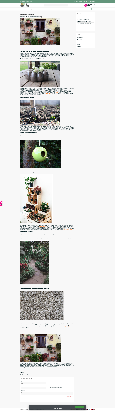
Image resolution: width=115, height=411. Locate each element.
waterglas (79, 46)
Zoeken (65, 5)
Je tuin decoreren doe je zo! (27, 14)
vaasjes (56, 92)
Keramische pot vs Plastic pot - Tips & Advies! (84, 29)
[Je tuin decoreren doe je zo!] (40, 31)
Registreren (76, 1)
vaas (78, 44)
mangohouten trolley (43, 226)
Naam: (22, 381)
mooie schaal (48, 93)
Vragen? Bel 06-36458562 (89, 1)
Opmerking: (23, 390)
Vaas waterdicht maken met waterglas (84, 16)
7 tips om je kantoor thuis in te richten (84, 23)
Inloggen (80, 1)
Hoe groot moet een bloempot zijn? (84, 21)
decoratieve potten (66, 326)
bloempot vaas (80, 37)
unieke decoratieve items (67, 229)
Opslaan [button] (70, 399)
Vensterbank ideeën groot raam (83, 19)
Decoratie (79, 39)
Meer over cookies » (58, 408)
